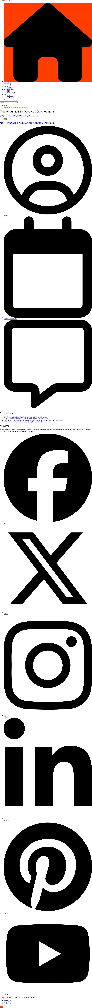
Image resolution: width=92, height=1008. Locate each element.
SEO (8, 91)
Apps (5, 94)
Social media (11, 92)
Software (10, 96)
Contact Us (7, 1003)
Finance (9, 88)
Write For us (7, 1000)
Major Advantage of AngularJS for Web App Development (27, 123)
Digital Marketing (9, 89)
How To (6, 99)
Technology (7, 83)
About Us (7, 1002)
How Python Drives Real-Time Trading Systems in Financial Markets (25, 417)
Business (7, 86)
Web (12, 97)
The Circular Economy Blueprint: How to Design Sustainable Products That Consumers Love (33, 420)
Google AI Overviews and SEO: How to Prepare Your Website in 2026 (26, 418)
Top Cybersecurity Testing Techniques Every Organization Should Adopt (26, 422)
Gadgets (10, 84)
